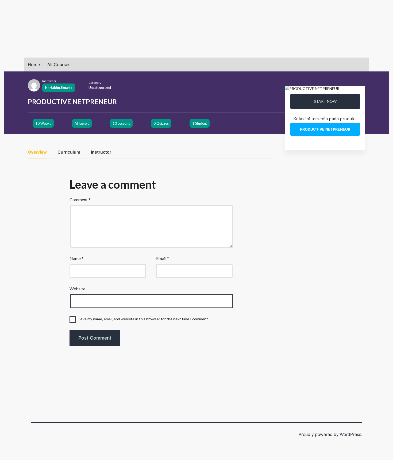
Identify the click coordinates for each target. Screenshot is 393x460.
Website (77, 288)
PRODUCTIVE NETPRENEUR (325, 129)
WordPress (350, 434)
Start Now (325, 101)
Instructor (49, 81)
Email (162, 258)
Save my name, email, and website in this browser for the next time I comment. (144, 319)
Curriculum (68, 152)
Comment (80, 199)
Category (94, 82)
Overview (37, 152)
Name (76, 258)
